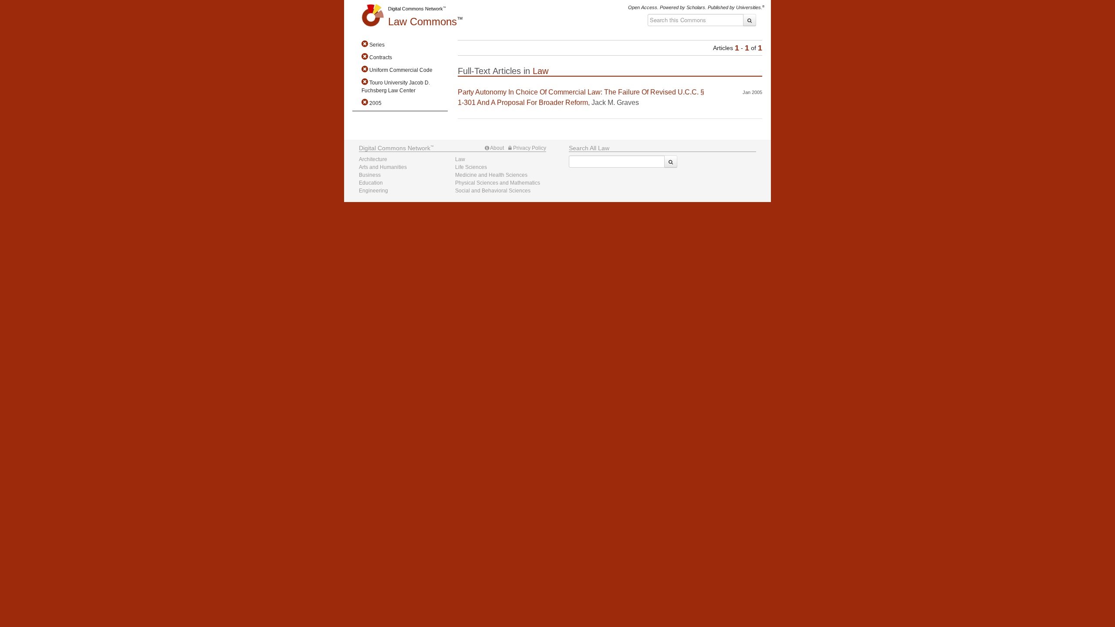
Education (371, 183)
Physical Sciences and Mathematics (497, 183)
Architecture (373, 159)
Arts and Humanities (383, 167)
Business (370, 175)
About (496, 148)
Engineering (373, 191)
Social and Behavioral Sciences (492, 191)
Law (422, 21)
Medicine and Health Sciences (491, 175)
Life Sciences (471, 167)
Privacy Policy (529, 148)
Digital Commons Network (415, 8)
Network (394, 148)
